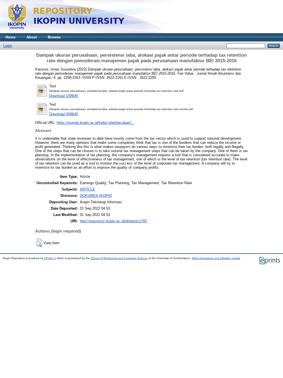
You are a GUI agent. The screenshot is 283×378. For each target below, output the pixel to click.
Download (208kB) (63, 96)
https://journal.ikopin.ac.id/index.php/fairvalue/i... (95, 123)
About (32, 37)
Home (10, 37)
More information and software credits (216, 258)
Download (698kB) (63, 114)
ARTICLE (87, 189)
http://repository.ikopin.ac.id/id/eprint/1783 (113, 221)
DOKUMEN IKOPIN (96, 196)
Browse (54, 37)
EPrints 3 (50, 258)
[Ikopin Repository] (135, 32)
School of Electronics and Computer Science (119, 258)
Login (7, 46)
